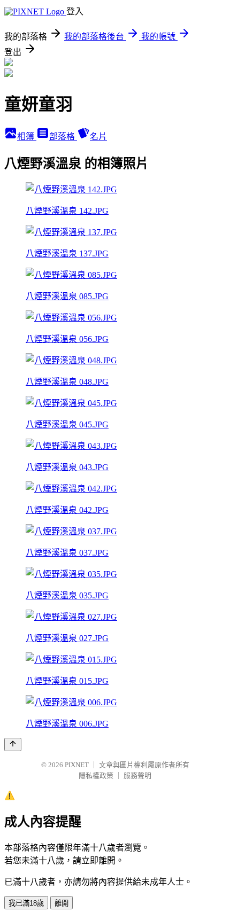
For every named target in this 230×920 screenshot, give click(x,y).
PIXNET (77, 765)
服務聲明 (137, 775)
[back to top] (12, 744)
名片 (98, 136)
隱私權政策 (96, 775)
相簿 (26, 136)
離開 (61, 903)
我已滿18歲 (26, 903)
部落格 (63, 136)
